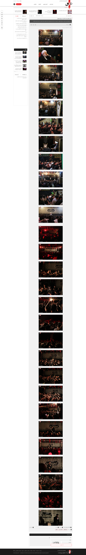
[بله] (1, 18)
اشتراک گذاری (31, 527)
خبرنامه (34, 550)
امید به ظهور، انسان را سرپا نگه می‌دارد (21, 38)
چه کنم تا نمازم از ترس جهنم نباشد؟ (22, 27)
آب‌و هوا (20, 550)
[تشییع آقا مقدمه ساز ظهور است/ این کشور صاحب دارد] (24, 53)
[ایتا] (1, 20)
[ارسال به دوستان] (33, 15)
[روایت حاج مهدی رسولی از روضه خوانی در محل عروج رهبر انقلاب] (40, 12)
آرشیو (22, 550)
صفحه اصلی (51, 4)
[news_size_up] (35, 24)
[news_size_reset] (33, 24)
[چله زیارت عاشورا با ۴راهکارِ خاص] (70, 12)
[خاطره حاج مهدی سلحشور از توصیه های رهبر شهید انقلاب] (25, 12)
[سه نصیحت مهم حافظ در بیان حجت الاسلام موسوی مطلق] (24, 65)
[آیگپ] (1, 16)
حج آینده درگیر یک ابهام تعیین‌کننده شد (21, 34)
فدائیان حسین (60, 529)
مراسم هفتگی (65, 529)
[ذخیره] (31, 15)
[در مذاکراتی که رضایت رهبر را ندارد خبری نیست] (55, 12)
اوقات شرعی (17, 550)
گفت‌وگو (40, 4)
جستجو (29, 550)
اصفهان (56, 529)
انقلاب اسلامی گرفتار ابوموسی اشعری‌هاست (21, 23)
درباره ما (40, 550)
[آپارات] (1, 12)
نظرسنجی (25, 550)
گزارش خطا (60, 527)
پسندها (56, 527)
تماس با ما (37, 550)
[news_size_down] (31, 24)
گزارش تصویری (45, 4)
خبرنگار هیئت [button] (18, 4)
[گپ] (1, 22)
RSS (14, 550)
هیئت (66, 15)
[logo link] (69, 4)
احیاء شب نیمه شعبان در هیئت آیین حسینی (59, 7)
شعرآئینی (35, 4)
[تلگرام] (1, 25)
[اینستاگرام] (1, 27)
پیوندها (31, 550)
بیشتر (15, 71)
